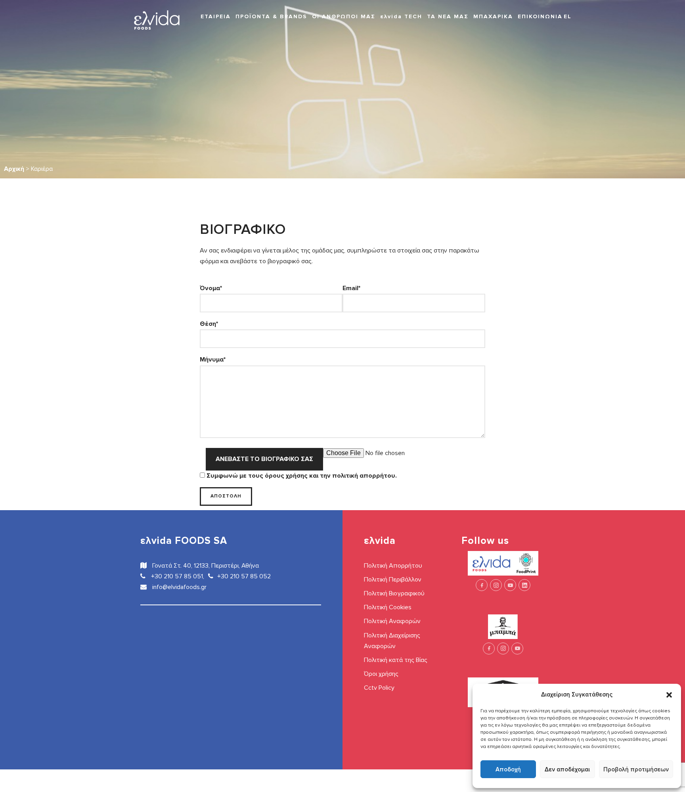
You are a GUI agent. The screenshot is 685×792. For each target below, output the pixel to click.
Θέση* (209, 324)
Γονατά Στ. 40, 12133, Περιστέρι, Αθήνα (205, 566)
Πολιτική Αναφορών (392, 621)
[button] (669, 694)
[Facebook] (482, 585)
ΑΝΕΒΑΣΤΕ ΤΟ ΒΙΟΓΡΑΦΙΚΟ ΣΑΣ (264, 459)
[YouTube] (510, 585)
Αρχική (14, 169)
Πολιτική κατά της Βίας (395, 660)
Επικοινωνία (540, 16)
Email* (351, 288)
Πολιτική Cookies (387, 607)
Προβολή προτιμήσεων (636, 769)
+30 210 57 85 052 (244, 576)
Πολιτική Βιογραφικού (394, 593)
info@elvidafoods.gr (179, 587)
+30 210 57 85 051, (176, 576)
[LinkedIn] (524, 585)
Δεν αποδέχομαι (567, 769)
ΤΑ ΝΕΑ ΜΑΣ (448, 16)
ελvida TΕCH (401, 16)
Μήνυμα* (213, 359)
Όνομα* (211, 288)
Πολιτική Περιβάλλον (392, 579)
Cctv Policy (379, 688)
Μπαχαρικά (493, 16)
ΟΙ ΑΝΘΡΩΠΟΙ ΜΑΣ (343, 16)
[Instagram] (496, 585)
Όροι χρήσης (381, 674)
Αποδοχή (508, 769)
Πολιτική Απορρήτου (393, 566)
